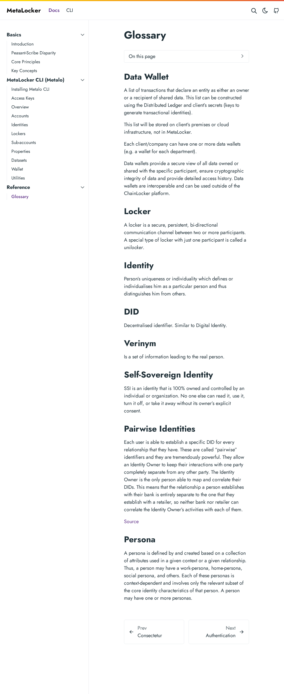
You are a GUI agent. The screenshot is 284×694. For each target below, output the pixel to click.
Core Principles (25, 62)
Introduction (22, 44)
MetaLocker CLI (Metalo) (35, 79)
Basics (14, 34)
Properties (20, 151)
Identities (19, 124)
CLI (69, 10)
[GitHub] (276, 10)
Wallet (17, 169)
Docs (54, 10)
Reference (18, 187)
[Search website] (254, 10)
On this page (142, 56)
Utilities (18, 178)
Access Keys (22, 98)
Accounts (20, 116)
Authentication (220, 635)
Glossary (20, 196)
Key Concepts (24, 70)
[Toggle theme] (265, 10)
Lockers (18, 133)
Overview (20, 107)
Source (131, 521)
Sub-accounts (23, 142)
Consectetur (150, 635)
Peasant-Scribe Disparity (33, 53)
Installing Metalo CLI (30, 89)
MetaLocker (24, 10)
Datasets (19, 160)
